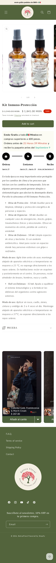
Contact (10, 454)
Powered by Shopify (36, 536)
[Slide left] (21, 97)
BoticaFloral (23, 536)
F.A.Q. (9, 434)
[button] (6, 12)
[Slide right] (34, 97)
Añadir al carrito (18, 419)
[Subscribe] (46, 524)
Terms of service (14, 440)
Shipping (17, 115)
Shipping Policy (13, 447)
